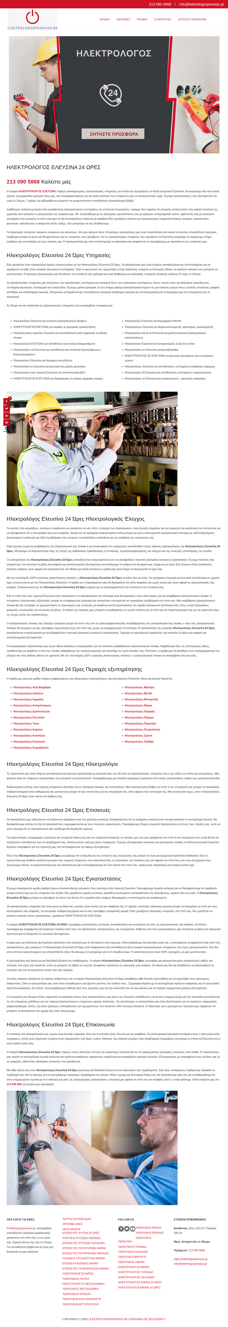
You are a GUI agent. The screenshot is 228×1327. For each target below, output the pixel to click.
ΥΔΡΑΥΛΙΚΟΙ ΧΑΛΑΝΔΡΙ (133, 1251)
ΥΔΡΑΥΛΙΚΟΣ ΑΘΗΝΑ (131, 1262)
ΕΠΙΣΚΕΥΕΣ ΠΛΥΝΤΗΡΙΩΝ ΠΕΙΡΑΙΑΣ (85, 1253)
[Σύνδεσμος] (32, 19)
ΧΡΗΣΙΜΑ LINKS (72, 1224)
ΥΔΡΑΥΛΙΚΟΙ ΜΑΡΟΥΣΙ (132, 1256)
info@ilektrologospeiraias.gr (190, 1263)
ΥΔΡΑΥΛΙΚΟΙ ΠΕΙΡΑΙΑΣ (150, 1232)
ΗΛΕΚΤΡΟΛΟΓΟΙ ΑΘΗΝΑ (133, 1267)
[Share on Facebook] (6, 403)
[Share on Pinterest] (6, 425)
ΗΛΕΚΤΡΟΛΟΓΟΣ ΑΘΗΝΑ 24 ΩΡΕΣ (140, 1282)
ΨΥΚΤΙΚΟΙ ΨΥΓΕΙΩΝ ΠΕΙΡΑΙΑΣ (81, 1238)
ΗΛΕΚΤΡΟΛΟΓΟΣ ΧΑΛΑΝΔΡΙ (136, 1277)
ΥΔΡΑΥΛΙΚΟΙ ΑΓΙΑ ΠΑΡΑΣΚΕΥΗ (81, 1299)
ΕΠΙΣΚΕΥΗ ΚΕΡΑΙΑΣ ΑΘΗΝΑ (80, 1263)
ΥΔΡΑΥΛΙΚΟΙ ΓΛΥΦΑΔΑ (132, 1246)
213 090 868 (14, 1084)
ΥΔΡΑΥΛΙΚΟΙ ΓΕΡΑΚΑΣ (76, 1294)
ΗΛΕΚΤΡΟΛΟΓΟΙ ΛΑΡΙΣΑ (78, 1273)
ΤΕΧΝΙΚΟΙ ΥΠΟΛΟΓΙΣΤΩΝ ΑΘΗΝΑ (83, 1258)
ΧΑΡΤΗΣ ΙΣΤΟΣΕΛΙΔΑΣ (76, 1219)
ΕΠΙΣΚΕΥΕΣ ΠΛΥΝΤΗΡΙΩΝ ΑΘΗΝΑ (84, 1248)
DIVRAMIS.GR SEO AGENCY (148, 1319)
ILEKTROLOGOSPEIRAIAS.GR (109, 1319)
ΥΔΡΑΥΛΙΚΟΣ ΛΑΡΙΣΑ (75, 1278)
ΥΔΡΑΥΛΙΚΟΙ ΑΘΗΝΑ (148, 1227)
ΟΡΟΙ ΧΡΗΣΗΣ (71, 1229)
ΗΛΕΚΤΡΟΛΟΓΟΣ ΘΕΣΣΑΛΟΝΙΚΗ (83, 1283)
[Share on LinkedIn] (6, 418)
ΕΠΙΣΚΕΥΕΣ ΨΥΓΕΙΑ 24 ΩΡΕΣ (81, 1233)
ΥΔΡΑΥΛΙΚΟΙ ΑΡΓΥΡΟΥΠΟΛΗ (80, 1304)
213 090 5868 (196, 1250)
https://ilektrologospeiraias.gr (191, 1259)
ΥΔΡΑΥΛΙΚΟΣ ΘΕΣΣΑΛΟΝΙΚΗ (80, 1288)
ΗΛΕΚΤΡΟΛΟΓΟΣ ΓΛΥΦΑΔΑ (135, 1272)
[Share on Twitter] (6, 410)
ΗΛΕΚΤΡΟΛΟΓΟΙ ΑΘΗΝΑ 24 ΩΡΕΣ (139, 1287)
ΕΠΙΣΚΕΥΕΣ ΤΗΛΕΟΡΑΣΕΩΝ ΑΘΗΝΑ (85, 1268)
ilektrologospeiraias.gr (22, 1228)
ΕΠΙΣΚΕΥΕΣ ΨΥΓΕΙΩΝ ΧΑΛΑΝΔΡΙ (83, 1243)
